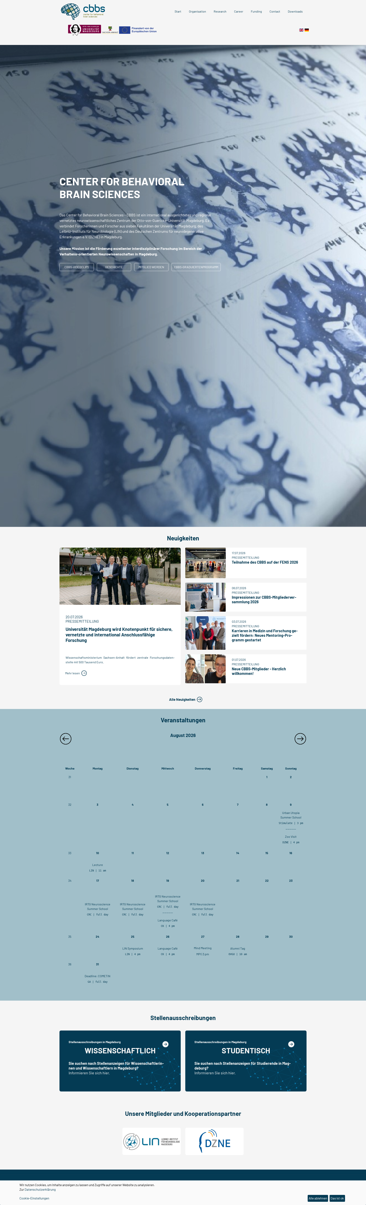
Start (178, 11)
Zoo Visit (291, 836)
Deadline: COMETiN (97, 976)
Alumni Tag (237, 948)
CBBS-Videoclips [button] (76, 267)
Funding (256, 11)
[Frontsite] (301, 29)
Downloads (295, 11)
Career (238, 11)
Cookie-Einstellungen (34, 1198)
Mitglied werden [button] (151, 267)
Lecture (97, 865)
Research (220, 11)
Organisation (197, 11)
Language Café (168, 920)
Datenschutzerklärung (40, 1189)
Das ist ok (337, 1198)
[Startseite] (307, 29)
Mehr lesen (72, 673)
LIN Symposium (132, 948)
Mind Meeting (203, 948)
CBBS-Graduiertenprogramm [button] (196, 267)
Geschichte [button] (114, 267)
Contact (275, 11)
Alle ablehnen (318, 1198)
